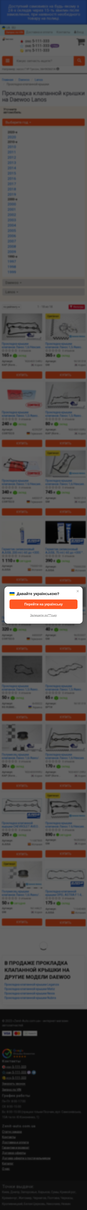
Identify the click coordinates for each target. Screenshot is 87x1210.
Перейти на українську (43, 604)
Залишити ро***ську (43, 615)
